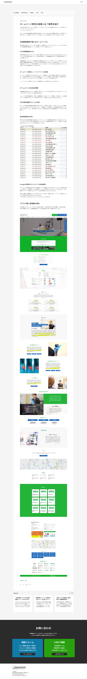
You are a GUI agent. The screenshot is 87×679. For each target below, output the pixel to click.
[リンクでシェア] (30, 584)
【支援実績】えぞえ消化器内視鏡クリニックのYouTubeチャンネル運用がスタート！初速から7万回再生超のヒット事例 (22, 598)
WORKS (32, 12)
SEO (37, 12)
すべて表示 (71, 593)
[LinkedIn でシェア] (26, 584)
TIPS (42, 12)
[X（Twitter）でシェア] (23, 584)
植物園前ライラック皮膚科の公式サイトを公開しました (43, 598)
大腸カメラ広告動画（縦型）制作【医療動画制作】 (63, 598)
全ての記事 (16, 12)
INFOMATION (24, 12)
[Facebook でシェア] (20, 584)
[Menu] (81, 1)
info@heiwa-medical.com (19, 674)
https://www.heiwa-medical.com (20, 675)
